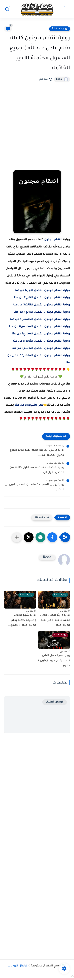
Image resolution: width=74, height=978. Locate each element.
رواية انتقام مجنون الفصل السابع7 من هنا (41, 334)
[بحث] (7, 9)
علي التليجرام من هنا (29, 405)
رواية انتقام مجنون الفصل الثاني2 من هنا (42, 297)
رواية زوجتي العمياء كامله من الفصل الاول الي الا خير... (34, 487)
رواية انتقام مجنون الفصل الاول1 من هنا (42, 290)
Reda (59, 79)
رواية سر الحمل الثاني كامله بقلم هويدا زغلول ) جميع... (54, 660)
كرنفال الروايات (17, 966)
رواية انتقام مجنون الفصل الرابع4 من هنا (42, 312)
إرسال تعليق (54, 702)
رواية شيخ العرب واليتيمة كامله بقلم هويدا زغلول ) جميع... (22, 620)
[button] (52, 537)
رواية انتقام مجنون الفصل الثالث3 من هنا (41, 305)
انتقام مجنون (53, 239)
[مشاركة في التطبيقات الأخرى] (17, 537)
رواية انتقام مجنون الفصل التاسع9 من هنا (41, 348)
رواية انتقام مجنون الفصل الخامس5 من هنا (40, 319)
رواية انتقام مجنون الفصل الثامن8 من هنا (41, 341)
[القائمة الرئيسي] (67, 9)
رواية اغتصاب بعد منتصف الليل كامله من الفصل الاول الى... (37, 470)
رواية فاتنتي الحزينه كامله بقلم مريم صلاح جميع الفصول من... (37, 453)
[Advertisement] (37, 134)
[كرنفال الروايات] (37, 9)
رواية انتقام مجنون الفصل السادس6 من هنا (39, 326)
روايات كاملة (59, 28)
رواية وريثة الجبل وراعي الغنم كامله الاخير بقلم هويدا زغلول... (55, 620)
